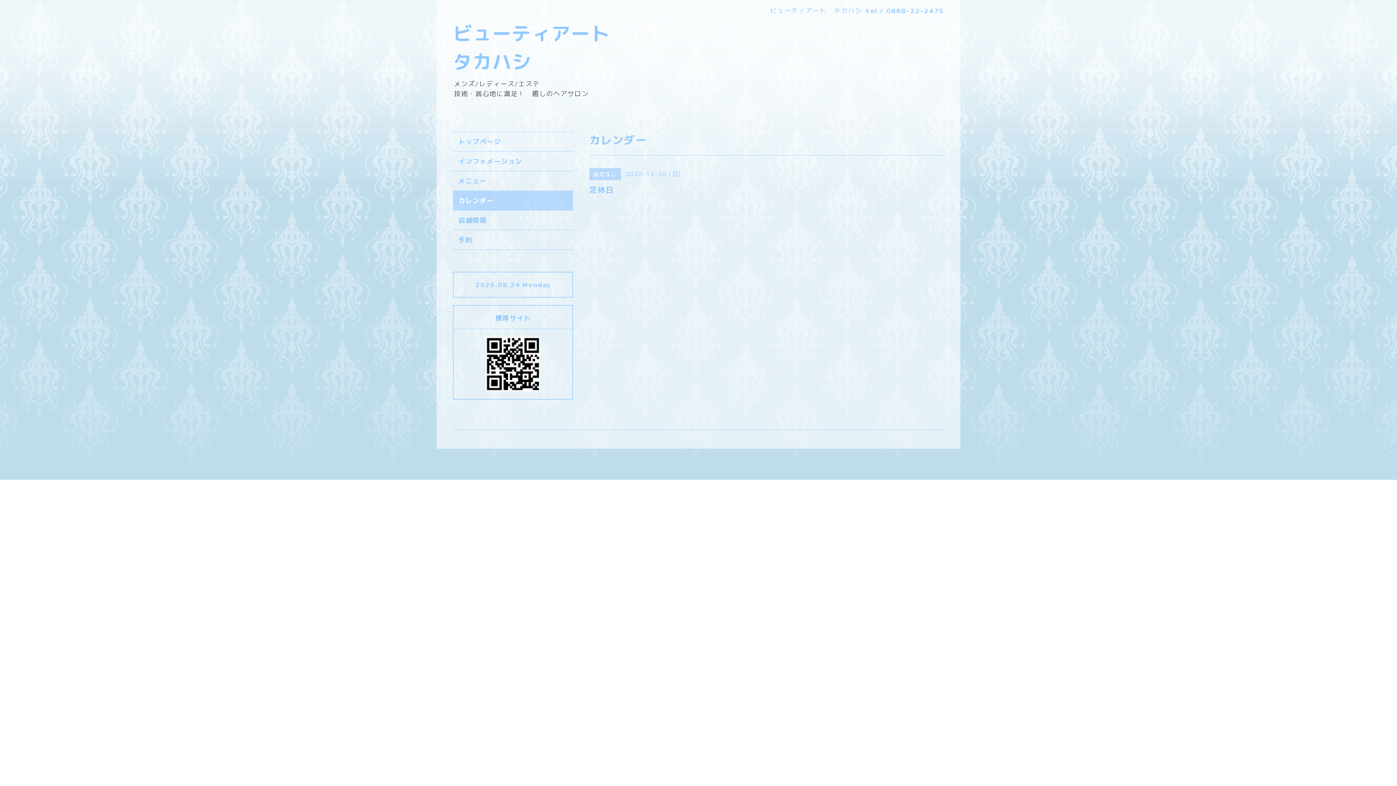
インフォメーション (490, 161)
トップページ (479, 141)
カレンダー (476, 200)
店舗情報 (472, 220)
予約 (465, 240)
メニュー (472, 181)
